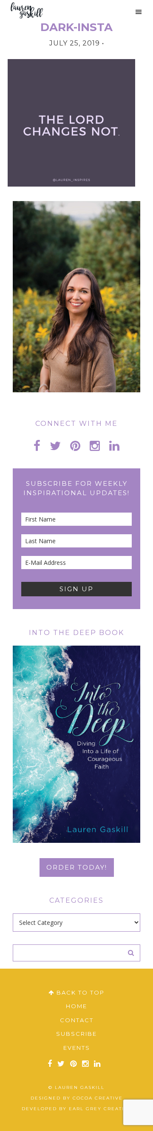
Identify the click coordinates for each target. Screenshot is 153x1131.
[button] (135, 11)
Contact (77, 1020)
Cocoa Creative (98, 1098)
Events (76, 1047)
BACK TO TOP (79, 992)
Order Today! (76, 867)
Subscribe (76, 1033)
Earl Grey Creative (100, 1108)
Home (76, 1006)
